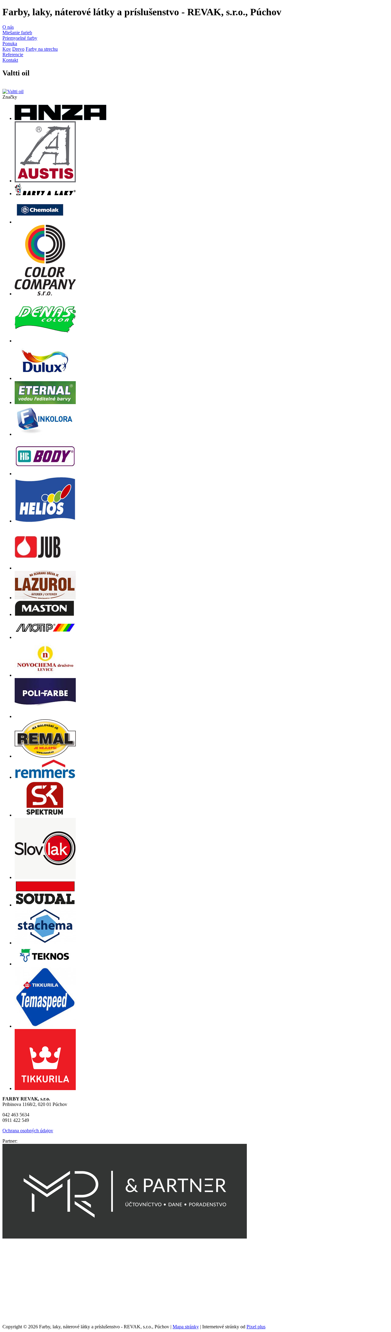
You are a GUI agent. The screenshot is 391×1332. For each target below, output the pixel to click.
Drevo (18, 49)
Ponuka (9, 43)
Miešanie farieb (17, 32)
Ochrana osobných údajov (27, 1130)
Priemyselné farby (19, 38)
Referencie (12, 54)
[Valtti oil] (13, 91)
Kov (6, 49)
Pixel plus (256, 1326)
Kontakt (10, 60)
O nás (8, 27)
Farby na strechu (42, 49)
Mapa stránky (186, 1326)
